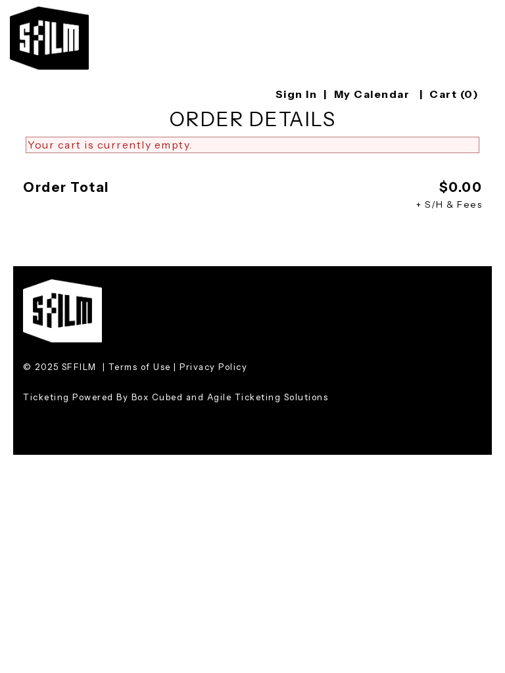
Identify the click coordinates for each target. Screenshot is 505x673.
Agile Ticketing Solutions (268, 397)
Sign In (297, 94)
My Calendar (373, 94)
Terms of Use (139, 366)
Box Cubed (157, 397)
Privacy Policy (213, 366)
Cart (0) (454, 94)
